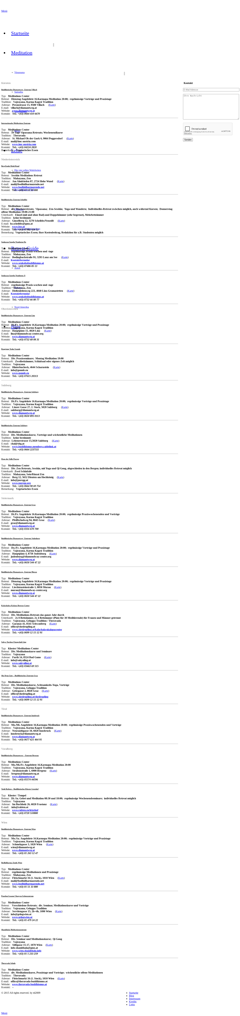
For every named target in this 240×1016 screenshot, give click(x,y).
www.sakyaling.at (22, 663)
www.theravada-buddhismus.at (29, 984)
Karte (52, 104)
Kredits (132, 1001)
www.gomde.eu (20, 373)
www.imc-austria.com (24, 144)
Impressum (134, 998)
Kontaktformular (20, 260)
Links (132, 1004)
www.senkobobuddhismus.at (28, 263)
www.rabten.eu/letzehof (25, 810)
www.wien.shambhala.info (26, 950)
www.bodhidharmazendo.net (28, 883)
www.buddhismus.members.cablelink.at (34, 446)
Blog (131, 995)
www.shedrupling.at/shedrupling (30, 696)
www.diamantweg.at (23, 110)
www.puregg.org (21, 483)
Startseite (133, 992)
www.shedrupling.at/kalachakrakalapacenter (37, 629)
